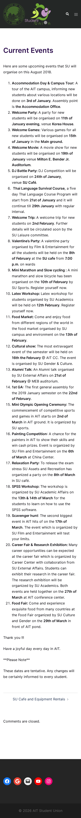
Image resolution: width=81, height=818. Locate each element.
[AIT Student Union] (27, 14)
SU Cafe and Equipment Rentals (39, 699)
